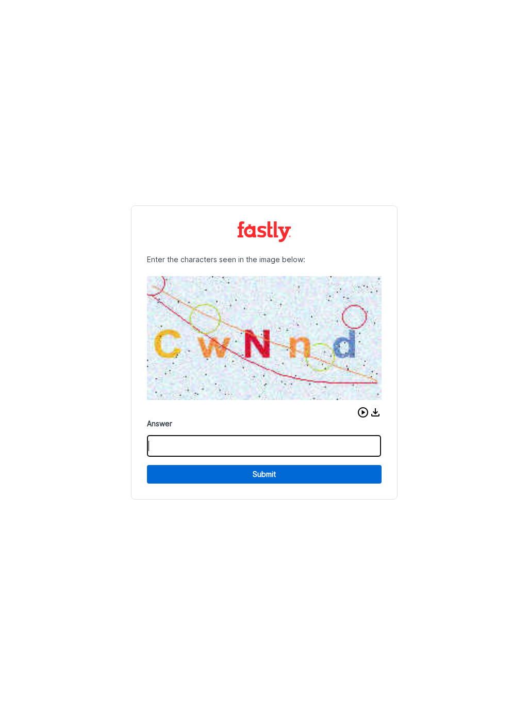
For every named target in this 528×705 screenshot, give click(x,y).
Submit (264, 474)
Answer (159, 423)
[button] (363, 412)
